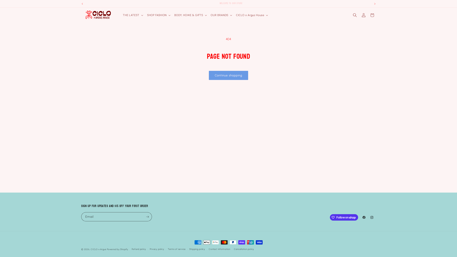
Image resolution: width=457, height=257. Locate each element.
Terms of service (177, 249)
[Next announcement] (375, 3)
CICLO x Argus (98, 249)
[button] (132, 15)
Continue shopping (228, 75)
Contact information (219, 249)
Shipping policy (197, 249)
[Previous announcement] (82, 3)
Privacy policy (157, 249)
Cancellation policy (244, 249)
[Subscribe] (147, 216)
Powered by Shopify (117, 249)
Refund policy (139, 249)
